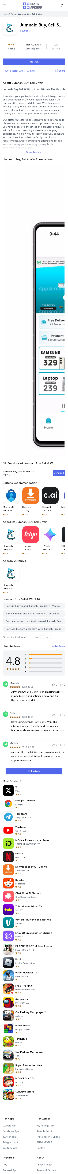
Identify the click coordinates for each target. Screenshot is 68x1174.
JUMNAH (25, 31)
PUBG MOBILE (44, 1142)
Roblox (41, 1147)
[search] (62, 5)
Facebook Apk (11, 1131)
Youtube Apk (10, 1147)
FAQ (5, 1164)
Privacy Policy (44, 1164)
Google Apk (9, 1125)
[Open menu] (4, 5)
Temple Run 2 (44, 1131)
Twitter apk (9, 1136)
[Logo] (32, 5)
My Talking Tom (45, 1125)
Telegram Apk (10, 1142)
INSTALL (34, 61)
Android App (10, 1170)
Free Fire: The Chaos (48, 1136)
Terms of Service (46, 1170)
